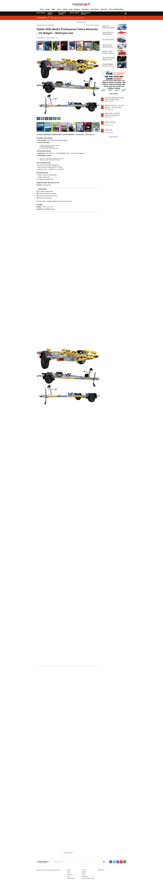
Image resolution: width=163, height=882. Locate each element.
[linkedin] (46, 118)
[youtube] (121, 861)
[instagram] (117, 861)
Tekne (59, 9)
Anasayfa (39, 25)
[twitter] (42, 118)
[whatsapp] (124, 861)
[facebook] (38, 118)
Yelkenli (64, 9)
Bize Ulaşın (101, 869)
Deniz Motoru (94, 9)
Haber (42, 9)
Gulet (71, 9)
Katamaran (85, 9)
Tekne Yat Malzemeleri (116, 9)
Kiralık (48, 9)
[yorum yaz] (59, 118)
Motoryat (77, 9)
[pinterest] (50, 118)
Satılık (53, 9)
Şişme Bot (104, 9)
